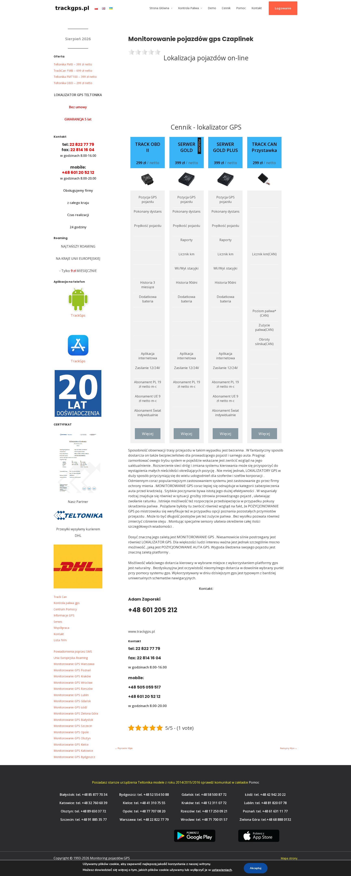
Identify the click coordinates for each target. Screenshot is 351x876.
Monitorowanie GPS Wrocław (73, 682)
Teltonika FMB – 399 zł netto (73, 64)
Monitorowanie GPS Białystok (73, 720)
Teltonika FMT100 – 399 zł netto (75, 77)
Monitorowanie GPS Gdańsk (72, 701)
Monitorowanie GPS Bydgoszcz (74, 757)
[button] (283, 8)
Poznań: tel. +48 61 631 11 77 (265, 811)
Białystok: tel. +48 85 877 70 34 (83, 794)
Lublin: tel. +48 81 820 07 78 (265, 803)
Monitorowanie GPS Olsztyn (72, 738)
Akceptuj (255, 868)
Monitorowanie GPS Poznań (72, 670)
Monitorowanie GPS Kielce (71, 744)
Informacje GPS (64, 615)
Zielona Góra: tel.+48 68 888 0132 (265, 819)
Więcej (147, 433)
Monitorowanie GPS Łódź (70, 707)
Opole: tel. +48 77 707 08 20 (144, 811)
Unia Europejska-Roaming (71, 658)
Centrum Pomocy (65, 609)
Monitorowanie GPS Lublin (71, 695)
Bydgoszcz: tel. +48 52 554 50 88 (144, 794)
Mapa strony (289, 858)
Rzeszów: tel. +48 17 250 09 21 (204, 811)
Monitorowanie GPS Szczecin (73, 726)
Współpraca (61, 628)
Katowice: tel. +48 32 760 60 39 (83, 803)
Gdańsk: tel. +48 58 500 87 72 (204, 794)
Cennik (226, 8)
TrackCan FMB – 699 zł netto (73, 71)
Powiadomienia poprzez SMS (73, 651)
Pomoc (241, 8)
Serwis (58, 622)
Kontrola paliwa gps (67, 603)
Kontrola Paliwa (188, 8)
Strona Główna (159, 8)
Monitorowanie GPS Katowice (73, 751)
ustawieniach (222, 870)
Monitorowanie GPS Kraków (72, 676)
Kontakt (256, 8)
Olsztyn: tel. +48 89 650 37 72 (83, 811)
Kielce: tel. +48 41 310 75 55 (144, 803)
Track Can (60, 597)
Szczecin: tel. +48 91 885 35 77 (83, 819)
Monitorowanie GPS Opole (71, 732)
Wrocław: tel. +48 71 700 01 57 (204, 819)
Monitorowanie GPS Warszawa (74, 664)
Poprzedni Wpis (123, 748)
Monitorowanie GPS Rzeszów (73, 689)
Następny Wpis (288, 748)
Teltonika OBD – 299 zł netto (73, 83)
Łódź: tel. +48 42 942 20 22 (265, 794)
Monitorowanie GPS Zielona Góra (76, 713)
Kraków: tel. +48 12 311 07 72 (204, 803)
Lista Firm (60, 640)
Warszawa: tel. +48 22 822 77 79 (144, 819)
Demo (212, 8)
